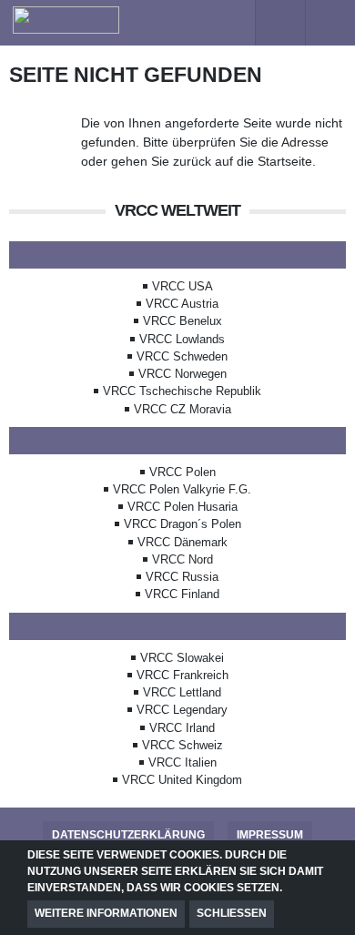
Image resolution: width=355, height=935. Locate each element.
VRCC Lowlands (182, 339)
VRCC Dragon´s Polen (182, 524)
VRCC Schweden (182, 356)
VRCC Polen (182, 472)
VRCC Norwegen (182, 374)
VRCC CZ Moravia (182, 409)
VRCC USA (182, 286)
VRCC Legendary (182, 709)
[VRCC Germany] (116, 20)
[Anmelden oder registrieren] (280, 22)
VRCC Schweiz (182, 745)
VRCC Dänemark (182, 542)
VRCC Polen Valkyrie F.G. (182, 489)
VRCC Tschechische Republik (182, 391)
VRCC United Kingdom (182, 780)
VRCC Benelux (182, 321)
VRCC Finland (182, 594)
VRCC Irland (182, 728)
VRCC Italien (182, 762)
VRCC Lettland (182, 692)
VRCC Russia (182, 577)
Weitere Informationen (106, 913)
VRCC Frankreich (182, 675)
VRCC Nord (182, 559)
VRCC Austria (182, 303)
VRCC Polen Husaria (182, 506)
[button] (230, 23)
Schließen (232, 913)
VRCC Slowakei (182, 658)
